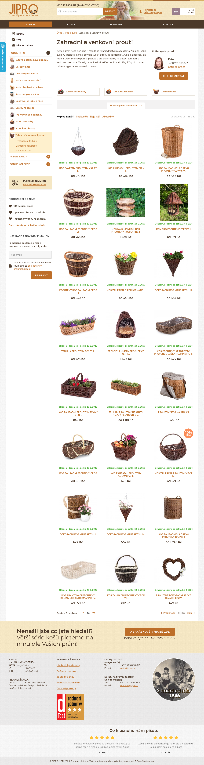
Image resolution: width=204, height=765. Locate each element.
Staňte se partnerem (68, 682)
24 (88, 613)
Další (189, 613)
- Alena (102, 752)
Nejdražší (95, 116)
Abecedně (108, 116)
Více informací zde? (34, 184)
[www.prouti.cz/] (23, 10)
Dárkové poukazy (66, 688)
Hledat (110, 11)
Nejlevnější (82, 116)
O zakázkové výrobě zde (150, 631)
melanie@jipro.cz (129, 685)
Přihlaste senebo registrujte (153, 11)
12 (83, 613)
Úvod (59, 32)
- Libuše (165, 752)
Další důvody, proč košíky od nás (27, 225)
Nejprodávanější (65, 116)
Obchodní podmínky (68, 665)
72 (93, 613)
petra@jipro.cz (176, 66)
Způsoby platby (65, 676)
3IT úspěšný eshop (144, 761)
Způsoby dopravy (66, 671)
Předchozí (169, 613)
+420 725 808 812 (178, 63)
